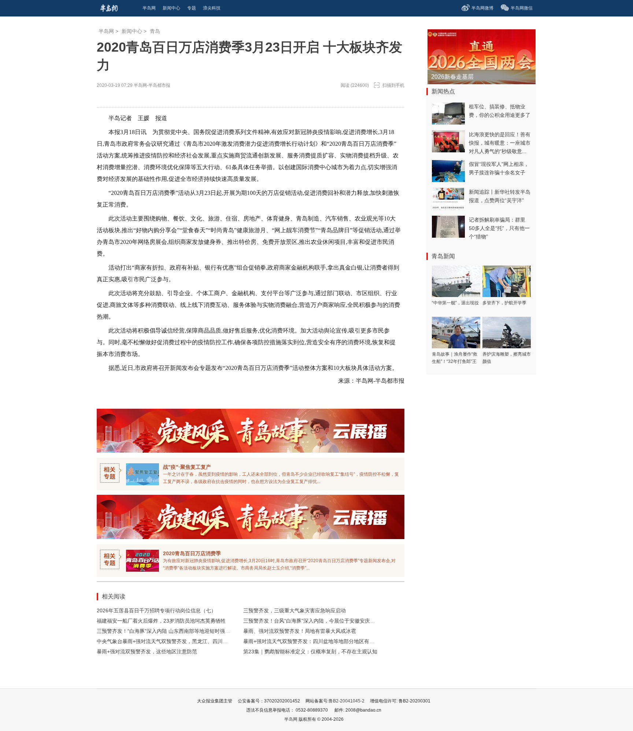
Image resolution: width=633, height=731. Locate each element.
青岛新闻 (443, 256)
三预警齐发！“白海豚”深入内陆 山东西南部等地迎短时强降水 (166, 631)
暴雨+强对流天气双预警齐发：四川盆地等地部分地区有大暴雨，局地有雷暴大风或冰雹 (342, 641)
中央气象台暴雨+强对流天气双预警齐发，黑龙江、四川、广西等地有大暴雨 (183, 641)
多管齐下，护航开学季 (504, 302)
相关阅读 (113, 596)
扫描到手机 (393, 85)
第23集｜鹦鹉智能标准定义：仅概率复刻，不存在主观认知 (310, 651)
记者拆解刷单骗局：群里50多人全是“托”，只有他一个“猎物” (499, 228)
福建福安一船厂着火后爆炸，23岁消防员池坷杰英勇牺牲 (161, 621)
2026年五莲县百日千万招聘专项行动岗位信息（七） (156, 610)
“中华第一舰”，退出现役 (455, 302)
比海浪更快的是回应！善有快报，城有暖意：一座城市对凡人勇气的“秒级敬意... (499, 142)
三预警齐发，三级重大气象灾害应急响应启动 (294, 610)
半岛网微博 (482, 8)
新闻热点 (443, 91)
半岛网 (106, 31)
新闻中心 (132, 31)
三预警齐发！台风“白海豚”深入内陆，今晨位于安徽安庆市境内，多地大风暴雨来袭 (337, 621)
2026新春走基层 (452, 77)
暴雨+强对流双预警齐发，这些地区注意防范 (147, 651)
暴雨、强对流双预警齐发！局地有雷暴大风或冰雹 (299, 631)
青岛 (155, 31)
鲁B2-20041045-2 (346, 701)
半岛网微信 (522, 8)
